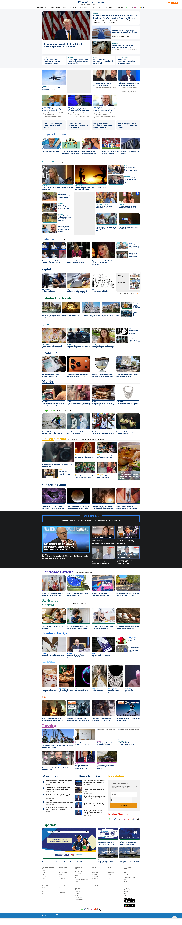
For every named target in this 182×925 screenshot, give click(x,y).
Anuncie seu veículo (112, 870)
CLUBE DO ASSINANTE (122, 285)
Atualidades (126, 883)
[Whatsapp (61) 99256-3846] (110, 820)
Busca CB (77, 895)
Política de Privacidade (46, 898)
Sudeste (71, 325)
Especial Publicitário (92, 299)
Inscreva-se (124, 805)
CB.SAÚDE (73, 521)
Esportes (44, 882)
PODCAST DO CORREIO (101, 521)
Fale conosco (61, 889)
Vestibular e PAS (62, 882)
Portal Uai (126, 891)
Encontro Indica (127, 885)
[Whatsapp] (127, 8)
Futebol (59, 410)
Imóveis (76, 875)
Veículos (76, 877)
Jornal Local (126, 870)
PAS (94, 572)
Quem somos (45, 896)
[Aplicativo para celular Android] (129, 907)
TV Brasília (127, 867)
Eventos (84, 299)
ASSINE (175, 2)
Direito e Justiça (109, 7)
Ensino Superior (62, 870)
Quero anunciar (78, 873)
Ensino (76, 572)
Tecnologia (44, 891)
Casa (85, 603)
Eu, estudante (63, 867)
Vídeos (109, 876)
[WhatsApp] (81, 910)
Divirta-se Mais (71, 439)
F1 (70, 410)
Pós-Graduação (62, 887)
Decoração (94, 882)
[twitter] (132, 8)
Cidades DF (40, 7)
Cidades (43, 870)
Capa (43, 868)
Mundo (65, 7)
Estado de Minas (127, 889)
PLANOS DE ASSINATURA (122, 282)
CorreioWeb (78, 867)
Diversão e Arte (73, 7)
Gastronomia (95, 439)
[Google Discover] (141, 7)
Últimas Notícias (62, 878)
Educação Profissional (63, 885)
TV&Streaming (88, 439)
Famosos (101, 439)
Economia (58, 7)
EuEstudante (92, 7)
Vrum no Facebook (111, 880)
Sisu (59, 884)
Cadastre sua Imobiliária (96, 887)
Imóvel (94, 867)
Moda (78, 603)
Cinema (82, 439)
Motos (109, 878)
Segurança (63, 162)
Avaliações (110, 874)
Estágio (60, 874)
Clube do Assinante (79, 897)
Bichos (88, 603)
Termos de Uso (45, 900)
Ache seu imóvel (95, 868)
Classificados (79, 872)
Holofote (44, 889)
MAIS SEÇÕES (119, 7)
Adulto (76, 881)
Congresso (58, 239)
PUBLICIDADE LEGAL (122, 293)
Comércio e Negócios (79, 885)
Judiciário (69, 239)
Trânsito (58, 162)
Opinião (43, 887)
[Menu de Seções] (5, 2)
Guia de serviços (95, 878)
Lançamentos (94, 874)
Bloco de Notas (114, 521)
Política (47, 7)
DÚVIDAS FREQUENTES (122, 287)
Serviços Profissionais (79, 883)
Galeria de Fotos (95, 884)
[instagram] (135, 8)
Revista (125, 881)
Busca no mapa (95, 872)
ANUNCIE (167, 2)
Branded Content (77, 299)
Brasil (52, 7)
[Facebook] (129, 8)
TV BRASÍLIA (88, 521)
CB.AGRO (80, 521)
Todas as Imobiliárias (96, 885)
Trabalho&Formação (84, 572)
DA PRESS (128, 293)
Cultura (72, 162)
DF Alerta (126, 868)
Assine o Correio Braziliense (80, 899)
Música (77, 439)
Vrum (109, 867)
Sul (75, 325)
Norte (67, 325)
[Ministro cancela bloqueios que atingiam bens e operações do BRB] (101, 32)
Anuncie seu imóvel (95, 870)
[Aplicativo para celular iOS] (129, 902)
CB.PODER (65, 521)
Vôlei (63, 410)
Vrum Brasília (127, 874)
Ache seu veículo (111, 868)
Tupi (125, 895)
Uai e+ (125, 893)
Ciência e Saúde (83, 7)
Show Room (94, 880)
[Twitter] (119, 820)
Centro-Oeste (56, 325)
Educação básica (62, 868)
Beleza (74, 603)
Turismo (43, 893)
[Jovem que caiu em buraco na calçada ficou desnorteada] (101, 47)
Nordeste (63, 325)
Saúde (68, 162)
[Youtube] (138, 8)
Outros (126, 888)
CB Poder (126, 872)
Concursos (100, 7)
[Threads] (144, 8)
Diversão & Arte (45, 880)
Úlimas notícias (95, 876)
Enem (91, 572)
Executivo (64, 239)
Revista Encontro (129, 877)
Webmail (76, 868)
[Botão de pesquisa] (9, 3)
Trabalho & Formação (63, 872)
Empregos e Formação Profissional (82, 879)
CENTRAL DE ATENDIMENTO (123, 284)
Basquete (67, 410)
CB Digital (77, 893)
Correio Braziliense (48, 867)
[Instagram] (124, 820)
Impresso (78, 888)
